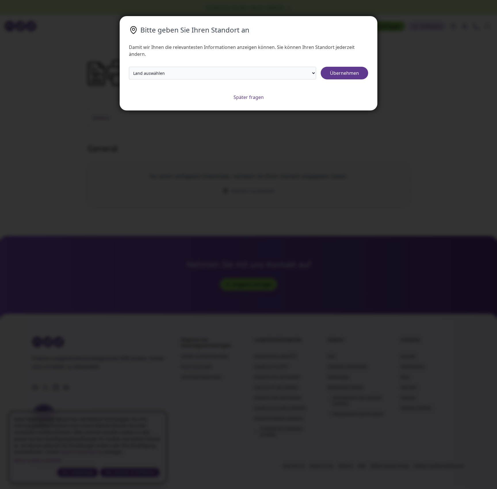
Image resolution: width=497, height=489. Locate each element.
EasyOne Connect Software (280, 407)
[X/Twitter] (45, 387)
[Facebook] (35, 387)
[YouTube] (66, 387)
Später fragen (249, 97)
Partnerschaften (416, 407)
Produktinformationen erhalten (281, 431)
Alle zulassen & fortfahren (130, 472)
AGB (362, 465)
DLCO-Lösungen (196, 366)
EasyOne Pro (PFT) (271, 366)
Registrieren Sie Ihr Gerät (358, 413)
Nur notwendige (77, 472)
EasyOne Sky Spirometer (277, 397)
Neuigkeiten (412, 366)
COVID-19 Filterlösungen (204, 355)
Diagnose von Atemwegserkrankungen (206, 342)
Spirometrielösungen (201, 376)
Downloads (338, 376)
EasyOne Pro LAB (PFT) (275, 355)
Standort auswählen (253, 191)
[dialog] (88, 447)
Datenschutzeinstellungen (439, 465)
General (101, 117)
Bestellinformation (345, 386)
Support (336, 339)
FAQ (331, 355)
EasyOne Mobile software (278, 418)
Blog (405, 376)
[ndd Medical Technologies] (99, 342)
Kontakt (408, 355)
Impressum (294, 465)
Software (431, 26)
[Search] (487, 26)
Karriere (408, 386)
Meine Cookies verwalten (38, 460)
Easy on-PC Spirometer (276, 386)
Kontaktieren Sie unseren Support (357, 400)
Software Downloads (347, 366)
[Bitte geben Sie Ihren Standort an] (453, 26)
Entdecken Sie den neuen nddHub (245, 7)
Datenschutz (321, 465)
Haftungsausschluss (389, 465)
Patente (408, 397)
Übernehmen (344, 73)
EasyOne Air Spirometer (277, 376)
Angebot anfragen (253, 284)
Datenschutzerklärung (81, 451)
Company (410, 339)
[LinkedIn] (56, 387)
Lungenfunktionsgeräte (277, 339)
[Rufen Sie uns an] (476, 26)
